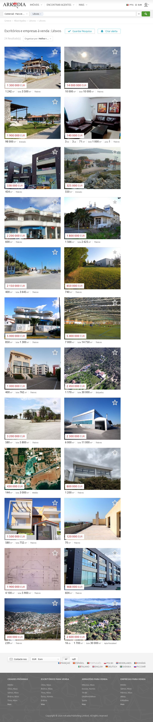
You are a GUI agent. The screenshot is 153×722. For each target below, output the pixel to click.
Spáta (84, 700)
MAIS (81, 4)
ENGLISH (99, 666)
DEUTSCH (112, 666)
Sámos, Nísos (13, 693)
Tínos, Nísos (12, 700)
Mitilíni (10, 685)
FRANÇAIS (65, 663)
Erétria (44, 700)
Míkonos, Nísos (88, 685)
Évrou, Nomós (47, 696)
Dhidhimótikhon (89, 696)
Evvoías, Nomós (88, 689)
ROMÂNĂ (141, 663)
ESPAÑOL (79, 663)
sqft (74, 659)
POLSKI (110, 663)
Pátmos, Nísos (126, 693)
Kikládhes (124, 700)
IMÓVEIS (34, 4)
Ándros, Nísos (13, 696)
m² (66, 659)
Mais (9, 704)
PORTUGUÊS (95, 663)
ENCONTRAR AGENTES (59, 4)
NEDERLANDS (125, 663)
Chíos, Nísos (12, 689)
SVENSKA (127, 666)
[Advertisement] (137, 68)
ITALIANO (85, 666)
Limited (76, 715)
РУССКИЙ (141, 666)
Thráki (84, 693)
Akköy (123, 696)
